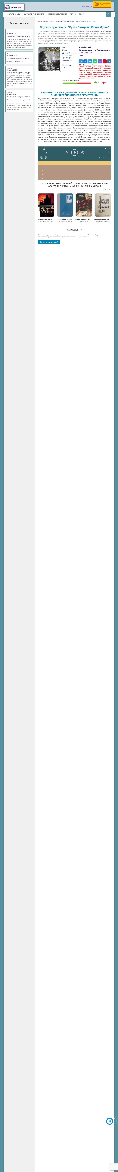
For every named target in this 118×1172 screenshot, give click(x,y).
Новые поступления (57, 14)
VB (100, 61)
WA (95, 61)
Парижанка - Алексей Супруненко (18, 36)
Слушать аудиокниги (92, 31)
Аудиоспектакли (106, 31)
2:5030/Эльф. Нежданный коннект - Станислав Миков (19, 97)
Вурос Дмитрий (85, 47)
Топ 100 (73, 14)
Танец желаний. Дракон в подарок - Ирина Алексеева (19, 73)
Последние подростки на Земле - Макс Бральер (19, 58)
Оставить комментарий (49, 242)
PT (105, 61)
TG (81, 61)
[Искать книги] (108, 14)
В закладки (88, 7)
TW (90, 61)
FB (85, 61)
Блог (81, 14)
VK (109, 61)
